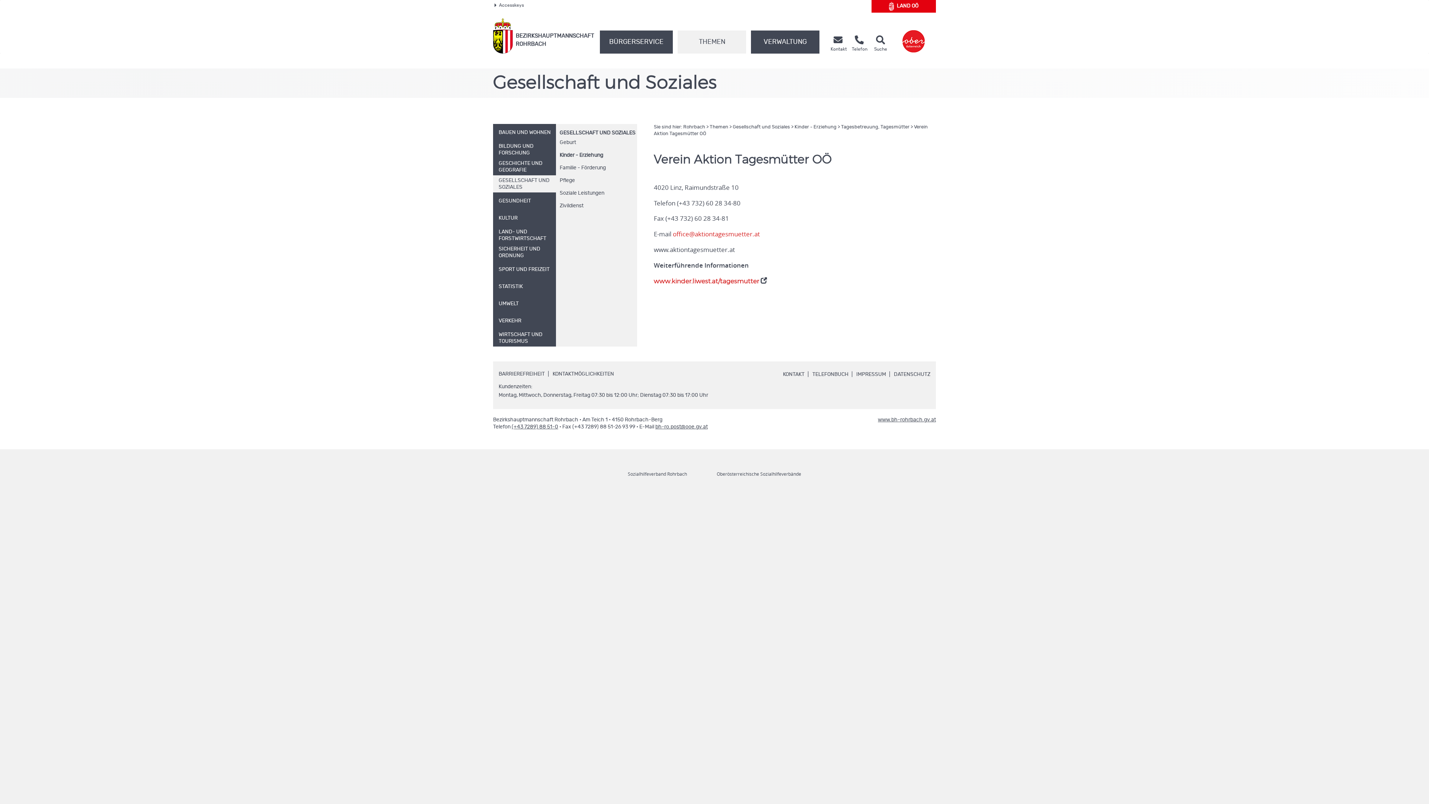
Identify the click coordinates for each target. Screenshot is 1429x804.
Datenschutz (912, 374)
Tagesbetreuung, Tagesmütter (875, 127)
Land (907, 6)
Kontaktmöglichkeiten (583, 374)
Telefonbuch (830, 374)
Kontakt (794, 374)
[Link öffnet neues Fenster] (913, 36)
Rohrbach (694, 127)
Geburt (568, 142)
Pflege (567, 180)
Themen (712, 42)
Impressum (871, 374)
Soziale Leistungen (582, 193)
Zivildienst (572, 205)
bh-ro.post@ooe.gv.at (681, 427)
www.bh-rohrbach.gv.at (907, 419)
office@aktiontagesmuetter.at (716, 234)
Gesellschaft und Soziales (598, 132)
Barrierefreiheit (522, 374)
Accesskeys (511, 5)
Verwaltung (785, 42)
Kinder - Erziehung (581, 155)
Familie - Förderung (583, 167)
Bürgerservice (636, 42)
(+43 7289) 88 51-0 (535, 427)
